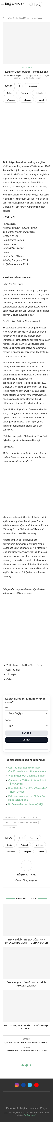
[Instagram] (17, 1085)
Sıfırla (26, 740)
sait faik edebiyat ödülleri (25, 822)
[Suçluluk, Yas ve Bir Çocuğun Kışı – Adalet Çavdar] (26, 1006)
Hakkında (33, 1108)
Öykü (7, 822)
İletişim (23, 1108)
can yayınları (10, 818)
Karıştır (26, 733)
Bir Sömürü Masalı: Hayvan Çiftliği (25, 804)
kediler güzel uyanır (30, 818)
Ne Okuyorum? (30, 1115)
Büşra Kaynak (16, 75)
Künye (43, 1108)
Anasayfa (7, 18)
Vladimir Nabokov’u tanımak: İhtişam (26, 776)
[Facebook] (23, 1085)
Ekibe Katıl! (12, 1108)
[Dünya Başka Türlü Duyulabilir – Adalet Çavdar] (26, 963)
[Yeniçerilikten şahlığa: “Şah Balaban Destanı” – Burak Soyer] (26, 920)
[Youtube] (36, 1085)
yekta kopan (10, 827)
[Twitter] (30, 1085)
